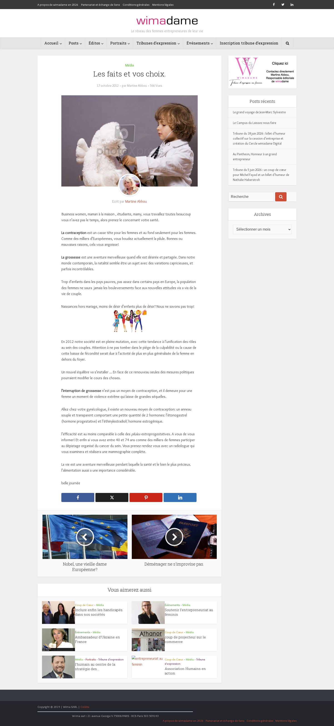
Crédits (84, 707)
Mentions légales (162, 4)
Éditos (94, 43)
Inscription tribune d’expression (249, 43)
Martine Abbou (137, 86)
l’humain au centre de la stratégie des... (95, 666)
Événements (198, 43)
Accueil (51, 43)
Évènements (172, 605)
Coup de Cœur (84, 605)
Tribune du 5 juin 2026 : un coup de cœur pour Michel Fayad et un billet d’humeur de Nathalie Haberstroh (261, 175)
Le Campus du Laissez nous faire (254, 123)
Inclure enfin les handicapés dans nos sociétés (98, 612)
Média (129, 65)
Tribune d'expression (111, 659)
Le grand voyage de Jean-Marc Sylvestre (259, 112)
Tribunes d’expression (156, 43)
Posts (73, 43)
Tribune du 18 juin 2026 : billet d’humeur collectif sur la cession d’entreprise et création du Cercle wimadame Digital (259, 138)
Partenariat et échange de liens (100, 4)
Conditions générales (136, 4)
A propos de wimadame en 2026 (57, 4)
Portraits (118, 43)
